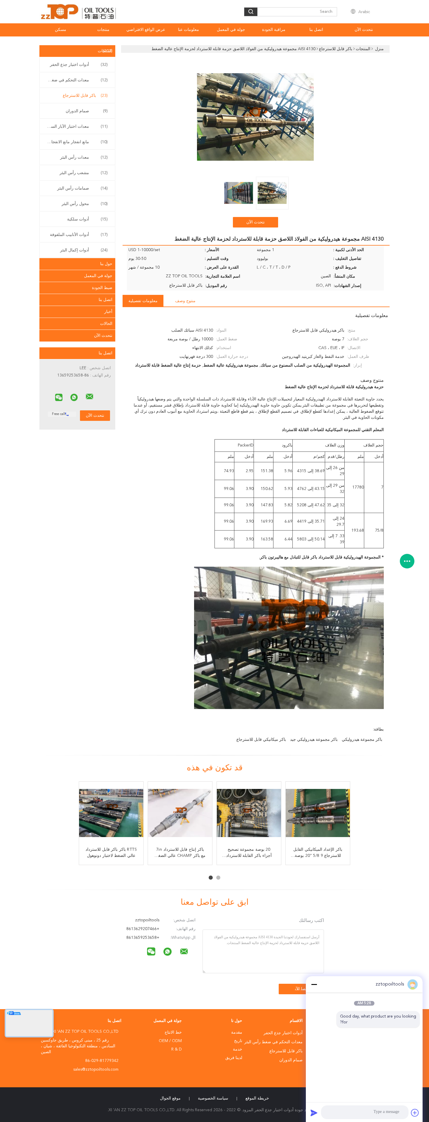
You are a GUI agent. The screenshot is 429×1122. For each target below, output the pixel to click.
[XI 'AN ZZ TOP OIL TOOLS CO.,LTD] (90, 397)
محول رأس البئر (85, 204)
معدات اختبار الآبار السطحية (76, 127)
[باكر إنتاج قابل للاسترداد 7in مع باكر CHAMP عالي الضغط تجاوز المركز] (180, 814)
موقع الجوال (170, 1098)
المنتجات (105, 51)
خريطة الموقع (257, 1098)
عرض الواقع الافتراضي (145, 30)
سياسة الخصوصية (213, 1098)
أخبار (108, 312)
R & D (176, 1049)
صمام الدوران (87, 111)
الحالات (106, 324)
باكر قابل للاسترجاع (85, 96)
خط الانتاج (173, 1032)
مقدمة (236, 1032)
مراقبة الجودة (273, 30)
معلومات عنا (188, 30)
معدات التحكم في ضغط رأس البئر (76, 80)
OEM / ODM (170, 1041)
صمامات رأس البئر (82, 188)
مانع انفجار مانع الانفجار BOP (76, 142)
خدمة (237, 1049)
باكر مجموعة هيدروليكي (362, 740)
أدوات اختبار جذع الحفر (79, 65)
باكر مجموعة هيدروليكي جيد (314, 740)
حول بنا (106, 264)
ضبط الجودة (102, 288)
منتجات (103, 30)
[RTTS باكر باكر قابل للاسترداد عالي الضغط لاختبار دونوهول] (111, 814)
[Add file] (415, 1112)
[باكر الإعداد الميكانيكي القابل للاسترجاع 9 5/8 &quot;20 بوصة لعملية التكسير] (318, 814)
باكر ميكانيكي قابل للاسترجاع (261, 740)
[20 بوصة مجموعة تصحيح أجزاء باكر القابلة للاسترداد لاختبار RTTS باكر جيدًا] (249, 814)
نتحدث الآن (364, 30)
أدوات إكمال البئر (84, 250)
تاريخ (238, 1041)
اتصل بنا (316, 30)
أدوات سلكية (87, 219)
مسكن (60, 30)
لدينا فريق (233, 1058)
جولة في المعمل (231, 30)
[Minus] (314, 984)
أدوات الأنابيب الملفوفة (79, 235)
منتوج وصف (185, 301)
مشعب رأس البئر (84, 173)
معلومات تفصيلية (143, 301)
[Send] (314, 1112)
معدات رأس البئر (84, 157)
